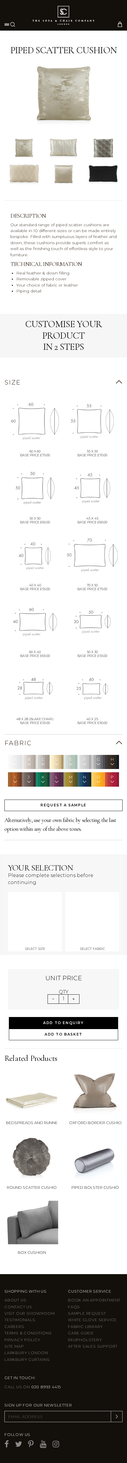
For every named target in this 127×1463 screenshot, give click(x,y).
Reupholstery (85, 1340)
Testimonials (19, 1320)
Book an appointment (94, 1300)
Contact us (18, 1307)
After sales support (93, 1346)
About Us (15, 1300)
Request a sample (63, 805)
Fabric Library (85, 1326)
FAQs (74, 1307)
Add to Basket (63, 1034)
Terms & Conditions (28, 1333)
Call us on (32, 1387)
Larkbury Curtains (27, 1359)
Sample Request (87, 1313)
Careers (14, 1326)
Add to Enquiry (63, 1023)
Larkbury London (26, 1353)
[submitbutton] (117, 1416)
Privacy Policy (22, 1340)
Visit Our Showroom (29, 1313)
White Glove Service (92, 1320)
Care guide (81, 1333)
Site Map (14, 1346)
